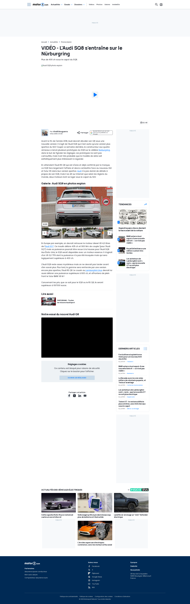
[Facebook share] (69, 395)
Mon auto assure (31, 575)
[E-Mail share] (85, 395)
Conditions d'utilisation (122, 596)
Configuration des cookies (104, 596)
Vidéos (91, 4)
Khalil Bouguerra (60, 131)
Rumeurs (130, 373)
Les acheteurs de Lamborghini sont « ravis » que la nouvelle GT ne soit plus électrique (132, 392)
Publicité (133, 566)
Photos (99, 4)
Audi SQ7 (49, 246)
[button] (44, 233)
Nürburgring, (104, 150)
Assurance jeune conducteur (36, 571)
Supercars (131, 397)
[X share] (74, 395)
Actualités (55, 4)
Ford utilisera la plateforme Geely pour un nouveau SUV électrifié (130, 356)
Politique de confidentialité (69, 596)
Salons (107, 4)
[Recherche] (156, 4)
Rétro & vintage (133, 409)
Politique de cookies (86, 596)
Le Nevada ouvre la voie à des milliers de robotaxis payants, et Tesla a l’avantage (132, 380)
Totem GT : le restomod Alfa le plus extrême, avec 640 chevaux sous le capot (132, 403)
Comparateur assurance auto (36, 578)
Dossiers (78, 4)
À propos (133, 562)
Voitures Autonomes (135, 385)
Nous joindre (135, 570)
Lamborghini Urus (93, 270)
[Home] (40, 4)
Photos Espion (66, 42)
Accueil (44, 42)
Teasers (130, 361)
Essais (67, 4)
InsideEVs (116, 4)
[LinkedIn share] (79, 395)
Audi (79, 171)
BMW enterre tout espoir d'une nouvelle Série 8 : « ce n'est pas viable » (131, 368)
